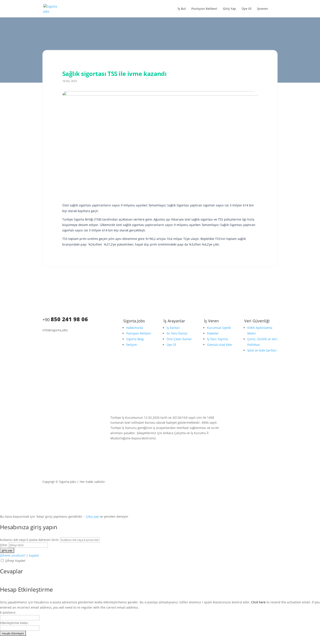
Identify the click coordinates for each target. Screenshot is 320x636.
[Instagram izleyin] (54, 339)
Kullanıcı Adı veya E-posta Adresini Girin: (29, 540)
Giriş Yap (229, 9)
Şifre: (4, 545)
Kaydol (34, 555)
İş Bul (182, 9)
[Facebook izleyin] (63, 339)
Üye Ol (246, 9)
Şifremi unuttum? (12, 555)
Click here (258, 602)
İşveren (262, 9)
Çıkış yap (92, 516)
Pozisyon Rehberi (204, 9)
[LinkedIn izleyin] (45, 339)
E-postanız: (8, 612)
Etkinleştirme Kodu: (14, 623)
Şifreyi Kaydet (15, 561)
